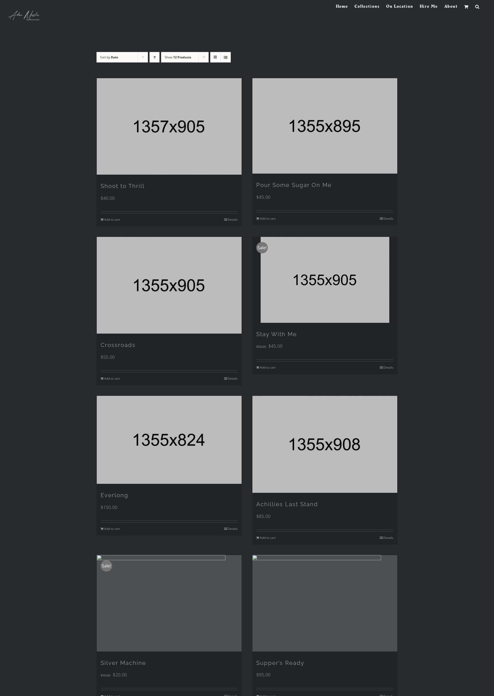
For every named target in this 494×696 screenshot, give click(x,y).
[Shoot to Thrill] (169, 126)
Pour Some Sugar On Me (294, 185)
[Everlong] (169, 440)
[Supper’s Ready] (324, 603)
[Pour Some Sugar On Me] (324, 126)
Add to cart (112, 219)
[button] (477, 6)
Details (233, 219)
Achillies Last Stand (287, 504)
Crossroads (118, 345)
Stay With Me (276, 334)
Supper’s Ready (280, 662)
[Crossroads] (169, 285)
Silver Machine (123, 662)
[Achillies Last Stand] (324, 444)
